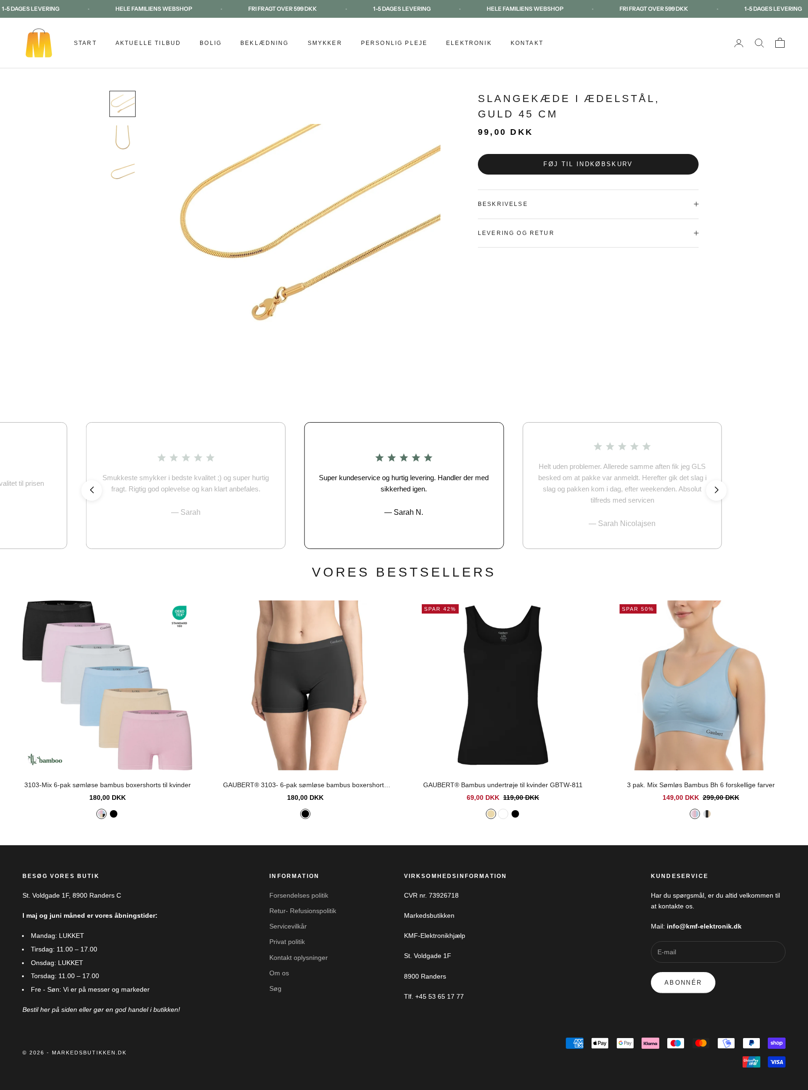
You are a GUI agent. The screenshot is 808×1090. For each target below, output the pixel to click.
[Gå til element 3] (122, 171)
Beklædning (264, 43)
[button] (91, 490)
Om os (279, 973)
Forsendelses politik (298, 895)
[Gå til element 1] (122, 104)
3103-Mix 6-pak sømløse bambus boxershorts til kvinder (107, 785)
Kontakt (527, 43)
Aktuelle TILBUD (148, 43)
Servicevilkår (288, 926)
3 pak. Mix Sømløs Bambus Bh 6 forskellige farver (701, 785)
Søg (275, 988)
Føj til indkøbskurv (588, 164)
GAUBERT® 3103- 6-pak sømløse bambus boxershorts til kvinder (305, 785)
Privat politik (287, 941)
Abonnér (683, 982)
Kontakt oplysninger (298, 957)
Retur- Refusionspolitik (302, 910)
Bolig (211, 43)
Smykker (325, 43)
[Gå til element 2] (122, 137)
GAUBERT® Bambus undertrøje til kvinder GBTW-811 (503, 785)
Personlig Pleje (394, 43)
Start (85, 43)
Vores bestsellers (404, 572)
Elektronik (469, 43)
